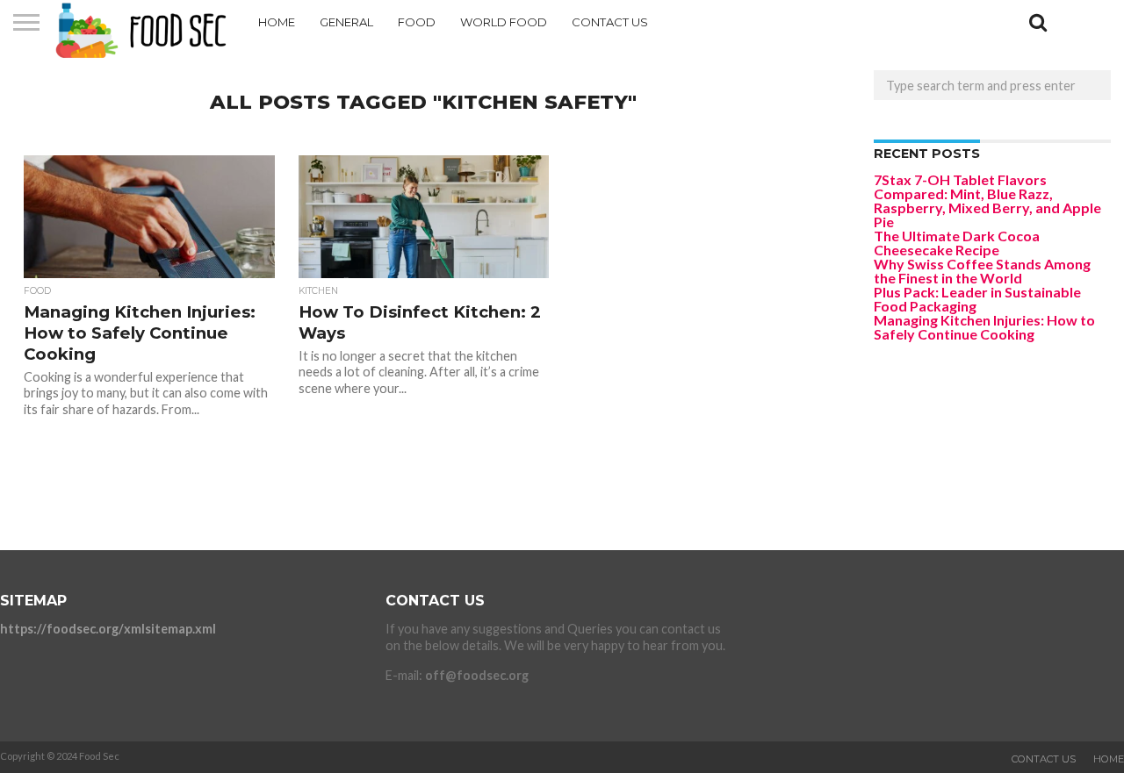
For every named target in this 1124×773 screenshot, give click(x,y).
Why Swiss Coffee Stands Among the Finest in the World (982, 270)
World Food (503, 22)
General (346, 22)
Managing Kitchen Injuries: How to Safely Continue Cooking (984, 326)
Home (276, 22)
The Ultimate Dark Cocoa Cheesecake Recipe (957, 242)
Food (417, 22)
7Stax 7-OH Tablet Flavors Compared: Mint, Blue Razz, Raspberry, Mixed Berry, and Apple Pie (987, 200)
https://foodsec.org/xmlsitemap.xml (108, 628)
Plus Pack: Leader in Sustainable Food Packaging (977, 298)
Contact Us (610, 22)
